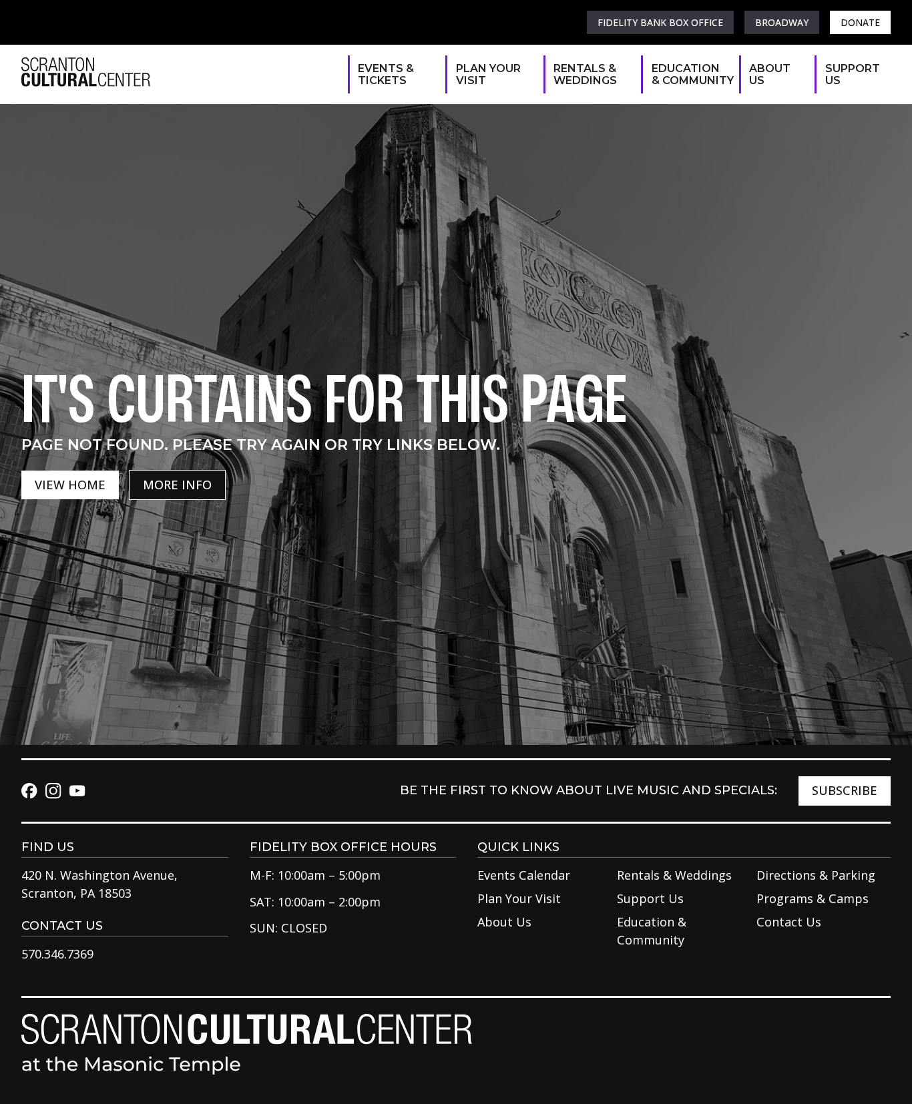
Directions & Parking (815, 875)
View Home (70, 485)
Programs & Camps (812, 898)
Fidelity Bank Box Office (660, 22)
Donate (860, 22)
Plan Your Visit (488, 74)
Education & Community (689, 74)
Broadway (782, 22)
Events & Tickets (386, 74)
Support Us (851, 74)
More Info (177, 485)
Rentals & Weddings (585, 74)
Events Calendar (523, 875)
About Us (769, 74)
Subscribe (844, 790)
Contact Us (788, 922)
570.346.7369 (57, 954)
